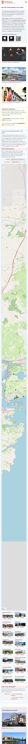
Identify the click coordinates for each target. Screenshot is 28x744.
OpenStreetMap (19, 609)
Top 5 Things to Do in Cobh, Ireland (13, 102)
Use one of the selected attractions (16, 694)
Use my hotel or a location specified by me (17, 698)
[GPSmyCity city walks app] (8, 2)
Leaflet (13, 609)
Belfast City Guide (10, 728)
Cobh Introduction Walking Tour (15, 82)
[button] (14, 374)
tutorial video (19, 144)
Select (5, 619)
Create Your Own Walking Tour (13, 62)
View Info (10, 619)
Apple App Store (17, 20)
